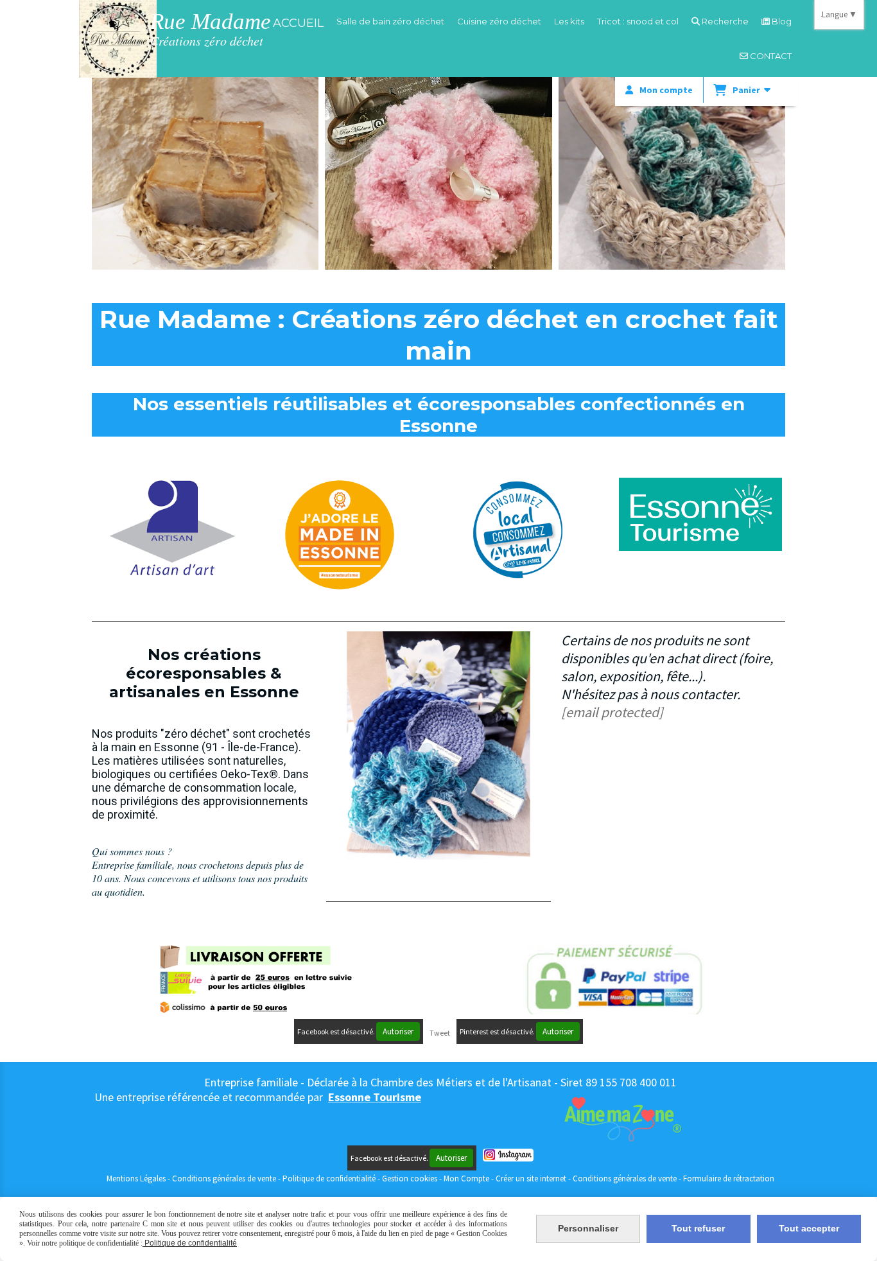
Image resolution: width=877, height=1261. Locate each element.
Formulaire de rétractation (728, 1178)
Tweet (440, 1033)
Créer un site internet (531, 1178)
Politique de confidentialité (329, 1178)
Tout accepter (809, 1228)
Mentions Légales (136, 1178)
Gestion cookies (410, 1178)
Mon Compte (466, 1178)
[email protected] (612, 712)
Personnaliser (588, 1228)
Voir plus (205, 208)
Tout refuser (698, 1228)
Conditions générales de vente (224, 1178)
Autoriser (398, 1031)
